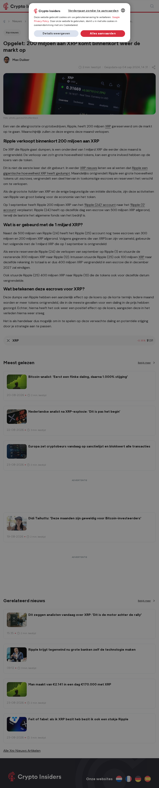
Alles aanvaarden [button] (103, 33)
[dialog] (79, 22)
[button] (56, 33)
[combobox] (123, 10)
